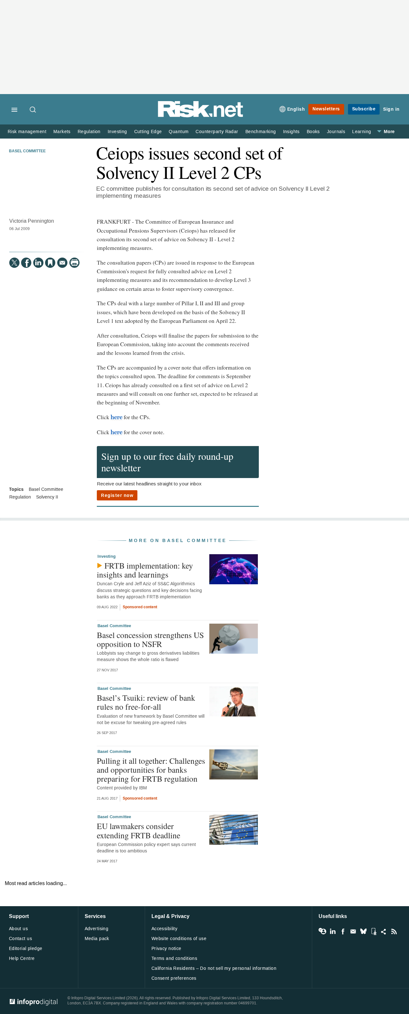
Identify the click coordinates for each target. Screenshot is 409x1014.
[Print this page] (74, 263)
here (117, 417)
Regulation (89, 131)
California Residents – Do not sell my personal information (213, 968)
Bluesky (363, 931)
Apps (373, 931)
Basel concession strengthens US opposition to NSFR (150, 639)
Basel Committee (27, 151)
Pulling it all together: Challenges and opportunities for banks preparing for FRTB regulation (151, 769)
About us (18, 929)
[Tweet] (14, 263)
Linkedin (332, 931)
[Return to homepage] (201, 116)
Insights (291, 131)
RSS (394, 931)
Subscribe (364, 109)
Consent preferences (174, 978)
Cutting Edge (148, 131)
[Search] (33, 110)
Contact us (20, 939)
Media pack (97, 939)
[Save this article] (50, 263)
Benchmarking (260, 131)
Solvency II (47, 497)
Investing (117, 131)
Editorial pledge (25, 949)
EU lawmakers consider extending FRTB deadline (138, 830)
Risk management (27, 131)
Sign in (391, 109)
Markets (62, 131)
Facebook (343, 931)
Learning (361, 131)
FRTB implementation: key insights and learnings (145, 570)
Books (313, 131)
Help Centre (22, 958)
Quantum (179, 131)
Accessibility (164, 929)
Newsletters (326, 109)
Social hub (384, 931)
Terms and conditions (174, 958)
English (296, 109)
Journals (336, 131)
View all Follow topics (322, 931)
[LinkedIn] (38, 263)
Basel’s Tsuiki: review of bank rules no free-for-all (146, 702)
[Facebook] (26, 263)
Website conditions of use (179, 939)
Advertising (97, 929)
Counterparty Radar (217, 131)
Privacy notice (166, 949)
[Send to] (62, 263)
